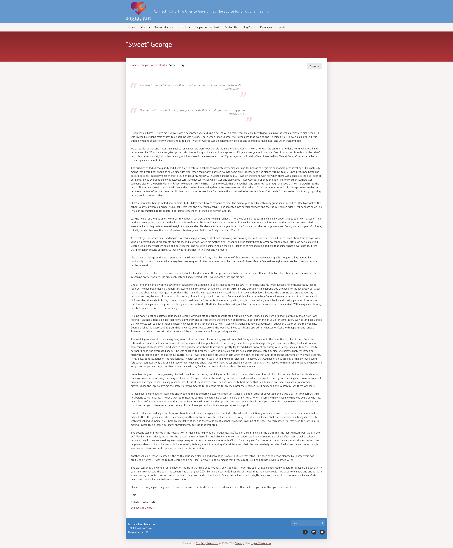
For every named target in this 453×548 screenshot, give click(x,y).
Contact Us (231, 27)
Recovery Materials (165, 27)
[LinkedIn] (313, 532)
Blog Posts (249, 27)
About (144, 27)
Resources (266, 27)
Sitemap (239, 543)
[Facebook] (305, 532)
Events (281, 27)
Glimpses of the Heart (206, 27)
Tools (184, 27)
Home (131, 27)
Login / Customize (261, 543)
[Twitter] (322, 532)
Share (313, 66)
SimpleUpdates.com (207, 543)
